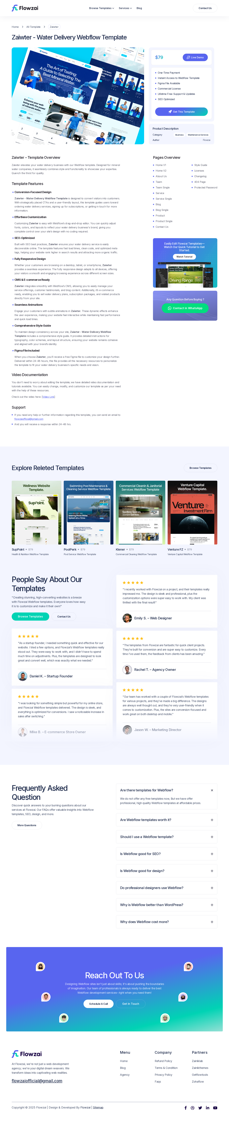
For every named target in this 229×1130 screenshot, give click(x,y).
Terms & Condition (166, 1067)
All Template (33, 26)
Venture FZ (175, 549)
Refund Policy (163, 1061)
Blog (139, 8)
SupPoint (18, 549)
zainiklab (197, 1061)
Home (15, 26)
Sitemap (98, 1107)
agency (125, 1074)
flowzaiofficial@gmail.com (28, 418)
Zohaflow (198, 1081)
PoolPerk (70, 549)
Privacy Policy (163, 1074)
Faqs (158, 1081)
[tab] (166, 798)
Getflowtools (200, 1074)
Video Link (48, 396)
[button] (101, 8)
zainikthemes (200, 1067)
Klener (120, 549)
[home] (25, 8)
